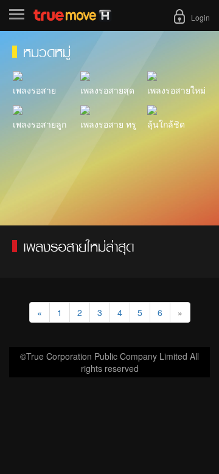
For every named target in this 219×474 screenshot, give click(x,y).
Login (200, 17)
